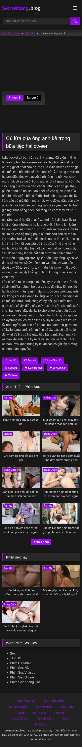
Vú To (21, 712)
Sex (13, 653)
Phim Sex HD (19, 667)
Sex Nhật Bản (26, 700)
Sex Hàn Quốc (17, 706)
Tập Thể (59, 712)
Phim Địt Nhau (20, 663)
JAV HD (30, 33)
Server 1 (14, 97)
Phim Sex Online (22, 677)
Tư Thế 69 (39, 712)
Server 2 (33, 97)
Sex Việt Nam (43, 706)
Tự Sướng (41, 724)
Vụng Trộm (67, 706)
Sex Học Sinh (45, 718)
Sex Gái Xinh (21, 718)
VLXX (65, 718)
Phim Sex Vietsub (22, 672)
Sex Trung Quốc (53, 700)
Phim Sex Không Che (25, 682)
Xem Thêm (41, 542)
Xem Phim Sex (11, 33)
